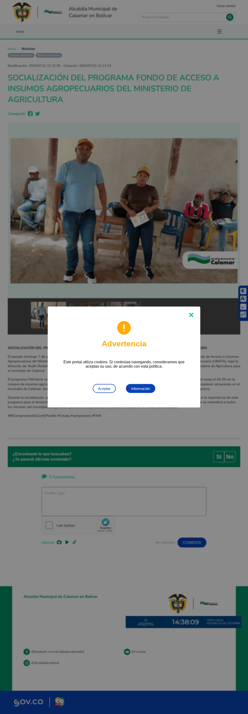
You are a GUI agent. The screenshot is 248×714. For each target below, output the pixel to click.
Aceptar (104, 389)
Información (140, 389)
